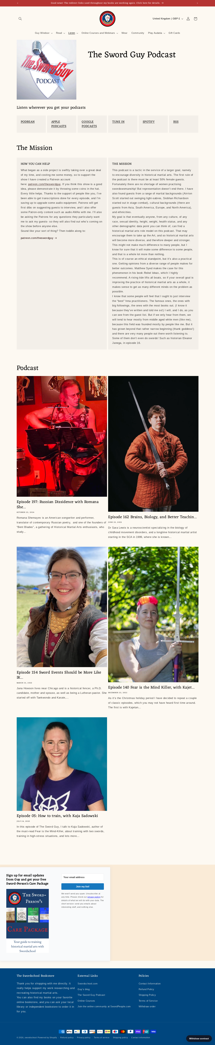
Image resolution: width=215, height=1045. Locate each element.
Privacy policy (83, 1038)
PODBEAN (28, 121)
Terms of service (102, 1038)
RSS (176, 121)
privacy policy (94, 897)
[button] (20, 18)
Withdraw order (147, 1006)
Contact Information (150, 983)
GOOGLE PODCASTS (89, 124)
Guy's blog (84, 989)
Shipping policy (120, 1038)
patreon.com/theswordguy (44, 184)
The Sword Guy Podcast (91, 995)
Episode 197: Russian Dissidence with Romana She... (58, 505)
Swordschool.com (88, 983)
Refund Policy (146, 989)
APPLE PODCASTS (58, 124)
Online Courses (86, 1001)
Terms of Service (148, 1001)
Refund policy (67, 1038)
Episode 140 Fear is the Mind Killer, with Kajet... (151, 687)
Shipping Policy (147, 995)
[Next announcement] (197, 3)
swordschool (31, 1038)
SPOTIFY (149, 121)
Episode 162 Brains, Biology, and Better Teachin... (152, 517)
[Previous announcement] (17, 3)
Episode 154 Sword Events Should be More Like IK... (59, 675)
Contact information (140, 1038)
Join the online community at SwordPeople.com (104, 1006)
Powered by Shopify (47, 1038)
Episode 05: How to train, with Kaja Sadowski (57, 816)
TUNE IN (118, 121)
